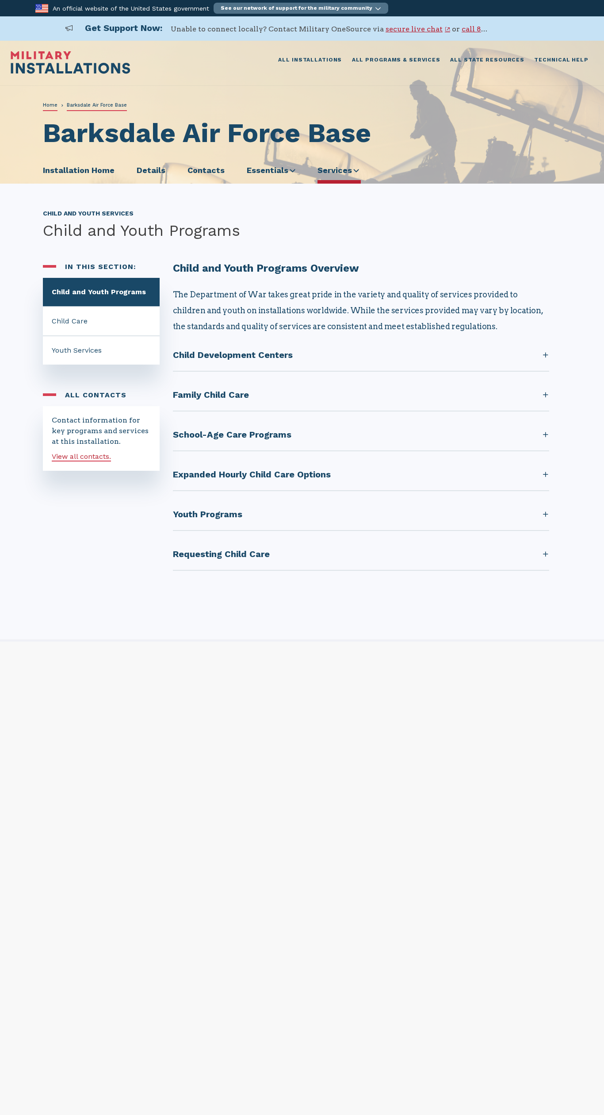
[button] (301, 8)
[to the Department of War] (41, 7)
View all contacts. (81, 456)
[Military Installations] (70, 71)
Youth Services (77, 350)
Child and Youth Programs (99, 292)
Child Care (70, 321)
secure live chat (414, 29)
